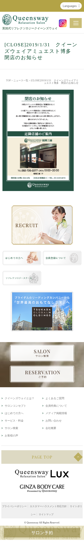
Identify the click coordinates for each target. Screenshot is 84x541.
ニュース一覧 (20, 80)
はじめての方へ (14, 413)
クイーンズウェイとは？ (19, 398)
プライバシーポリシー (14, 506)
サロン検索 (11, 428)
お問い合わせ (53, 420)
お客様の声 (11, 435)
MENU (76, 23)
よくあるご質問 (54, 398)
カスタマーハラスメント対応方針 (48, 506)
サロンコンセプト (15, 405)
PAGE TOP (42, 457)
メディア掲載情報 (56, 413)
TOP (8, 80)
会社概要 (50, 428)
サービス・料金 (14, 420)
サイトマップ (46, 514)
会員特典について (56, 405)
